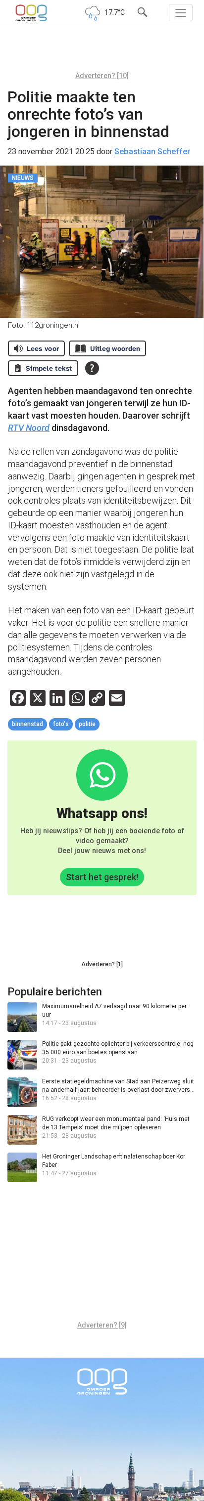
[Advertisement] (102, 52)
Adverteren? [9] (102, 1325)
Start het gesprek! (102, 877)
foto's (61, 724)
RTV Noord (29, 428)
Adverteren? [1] (102, 964)
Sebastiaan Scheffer (152, 151)
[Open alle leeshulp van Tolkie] (92, 368)
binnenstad (27, 724)
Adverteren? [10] (102, 76)
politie (87, 724)
